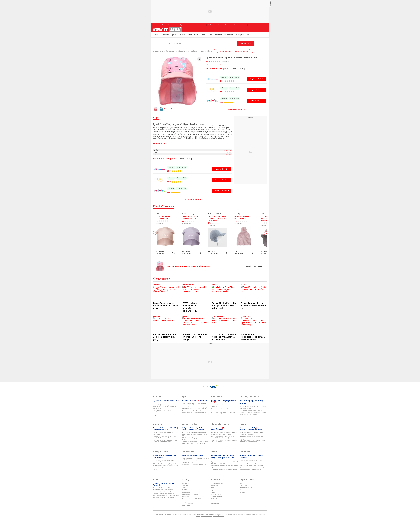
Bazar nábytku (215, 503)
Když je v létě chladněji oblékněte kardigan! (251, 410)
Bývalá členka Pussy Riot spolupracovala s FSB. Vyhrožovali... (224, 305)
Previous (154, 233)
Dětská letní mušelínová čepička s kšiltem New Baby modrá (217, 218)
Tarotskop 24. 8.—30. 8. (188, 462)
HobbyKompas (186, 496)
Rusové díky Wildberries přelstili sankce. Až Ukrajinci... (194, 337)
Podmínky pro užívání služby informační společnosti (229, 514)
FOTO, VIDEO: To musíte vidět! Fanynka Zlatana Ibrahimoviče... (224, 337)
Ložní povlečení (215, 501)
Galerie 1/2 (168, 109)
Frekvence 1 (243, 490)
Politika (182, 35)
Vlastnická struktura (218, 516)
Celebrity (165, 35)
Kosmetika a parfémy (216, 494)
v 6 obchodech (160, 253)
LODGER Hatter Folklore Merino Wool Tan (243, 217)
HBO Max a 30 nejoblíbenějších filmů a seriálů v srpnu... (253, 337)
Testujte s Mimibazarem (217, 483)
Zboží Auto (185, 501)
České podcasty (244, 485)
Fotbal (210, 35)
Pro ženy (218, 35)
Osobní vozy (185, 487)
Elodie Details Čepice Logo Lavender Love (190, 217)
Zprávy (173, 35)
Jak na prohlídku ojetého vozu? (190, 494)
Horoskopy (228, 35)
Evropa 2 (242, 492)
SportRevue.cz (188, 285)
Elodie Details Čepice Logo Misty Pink (164, 217)
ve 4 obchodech (239, 253)
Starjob (241, 483)
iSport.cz (156, 285)
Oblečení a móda (169, 51)
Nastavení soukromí (206, 516)
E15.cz (243, 285)
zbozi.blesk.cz (157, 51)
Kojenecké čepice (206, 51)
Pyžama (213, 492)
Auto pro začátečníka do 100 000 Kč (191, 498)
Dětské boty (214, 498)
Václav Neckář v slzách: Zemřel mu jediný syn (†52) (165, 337)
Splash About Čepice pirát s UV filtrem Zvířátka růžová (231, 58)
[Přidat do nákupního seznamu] (199, 59)
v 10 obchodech (213, 253)
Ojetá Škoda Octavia (187, 503)
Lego (212, 490)
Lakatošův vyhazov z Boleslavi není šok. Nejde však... (165, 305)
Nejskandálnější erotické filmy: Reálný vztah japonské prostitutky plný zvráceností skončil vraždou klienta (165, 406)
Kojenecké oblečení (193, 51)
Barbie (212, 487)
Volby (189, 35)
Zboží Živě (185, 485)
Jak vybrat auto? (186, 505)
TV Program (239, 35)
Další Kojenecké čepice (163, 214)
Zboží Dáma (185, 490)
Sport (203, 35)
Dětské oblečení (180, 51)
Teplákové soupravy (216, 496)
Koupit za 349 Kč (255, 79)
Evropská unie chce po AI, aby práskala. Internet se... (253, 305)
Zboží (249, 35)
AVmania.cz (245, 316)
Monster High (214, 485)
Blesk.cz (215, 285)
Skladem (224, 77)
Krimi (196, 35)
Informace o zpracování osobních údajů (254, 514)
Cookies (198, 516)
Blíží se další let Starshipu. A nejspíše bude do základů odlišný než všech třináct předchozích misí (194, 434)
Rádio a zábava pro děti (246, 487)
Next (266, 233)
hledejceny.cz (185, 483)
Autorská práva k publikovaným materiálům (203, 514)
